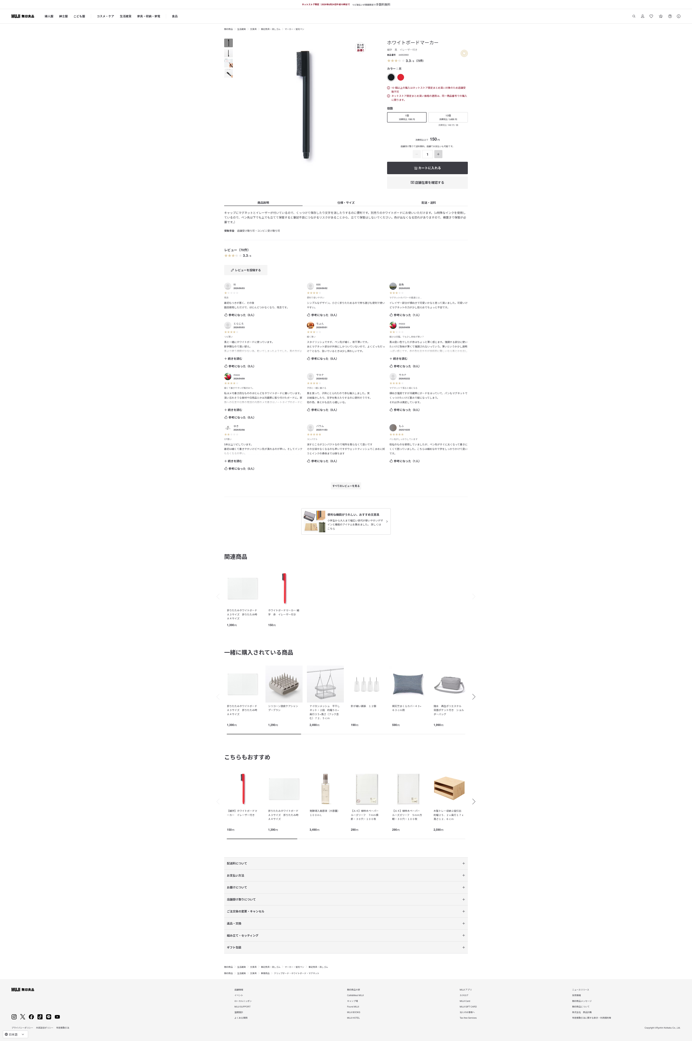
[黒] (391, 77)
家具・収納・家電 (148, 16)
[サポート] (679, 16)
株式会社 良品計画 (582, 1012)
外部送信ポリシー (44, 1027)
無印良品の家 (353, 989)
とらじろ (239, 323)
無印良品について (580, 1006)
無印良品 (228, 28)
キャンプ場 (352, 1000)
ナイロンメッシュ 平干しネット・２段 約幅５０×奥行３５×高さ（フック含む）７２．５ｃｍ (325, 712)
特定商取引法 (62, 1027)
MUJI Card (465, 1000)
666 (318, 284)
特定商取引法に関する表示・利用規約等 (591, 1017)
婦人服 (49, 16)
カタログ (464, 995)
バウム (320, 426)
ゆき (236, 426)
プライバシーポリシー (22, 1027)
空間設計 (238, 1012)
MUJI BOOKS (353, 1012)
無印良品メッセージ (582, 1000)
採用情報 (576, 995)
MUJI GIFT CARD (468, 1006)
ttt (235, 284)
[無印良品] (23, 989)
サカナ (320, 375)
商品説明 (263, 203)
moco (402, 323)
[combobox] (15, 1034)
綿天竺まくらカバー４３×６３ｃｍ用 (406, 708)
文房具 (253, 28)
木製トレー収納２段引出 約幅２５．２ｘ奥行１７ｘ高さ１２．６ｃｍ (449, 815)
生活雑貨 (125, 16)
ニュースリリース (580, 989)
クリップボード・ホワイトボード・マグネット (296, 973)
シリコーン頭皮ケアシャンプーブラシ (283, 708)
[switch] (464, 53)
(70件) (419, 60)
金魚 (401, 284)
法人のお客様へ (467, 1012)
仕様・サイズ (346, 203)
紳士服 (63, 16)
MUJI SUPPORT (242, 1006)
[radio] (391, 77)
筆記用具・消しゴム (270, 28)
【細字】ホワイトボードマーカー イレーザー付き (242, 812)
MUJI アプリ (466, 989)
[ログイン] (643, 16)
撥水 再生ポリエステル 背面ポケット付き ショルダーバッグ (449, 710)
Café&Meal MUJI (355, 995)
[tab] (228, 43)
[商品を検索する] (634, 16)
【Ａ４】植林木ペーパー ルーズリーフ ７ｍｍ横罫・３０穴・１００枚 (366, 815)
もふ (401, 426)
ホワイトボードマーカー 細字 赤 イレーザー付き (283, 612)
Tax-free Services (468, 1017)
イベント (238, 995)
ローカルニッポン (243, 1000)
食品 (175, 16)
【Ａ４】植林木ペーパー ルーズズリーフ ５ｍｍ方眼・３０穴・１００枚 (407, 815)
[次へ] (475, 596)
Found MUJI (353, 1006)
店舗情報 (238, 989)
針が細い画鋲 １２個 (363, 706)
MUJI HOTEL (353, 1017)
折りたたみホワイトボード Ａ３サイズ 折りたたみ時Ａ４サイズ (242, 614)
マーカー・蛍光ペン (294, 28)
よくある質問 (240, 1017)
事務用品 (265, 973)
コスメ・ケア (105, 16)
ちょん (320, 323)
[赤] (401, 77)
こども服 (79, 16)
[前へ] (216, 596)
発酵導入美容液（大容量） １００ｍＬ (325, 812)
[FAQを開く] (670, 16)
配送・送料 (429, 203)
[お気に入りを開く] (651, 16)
